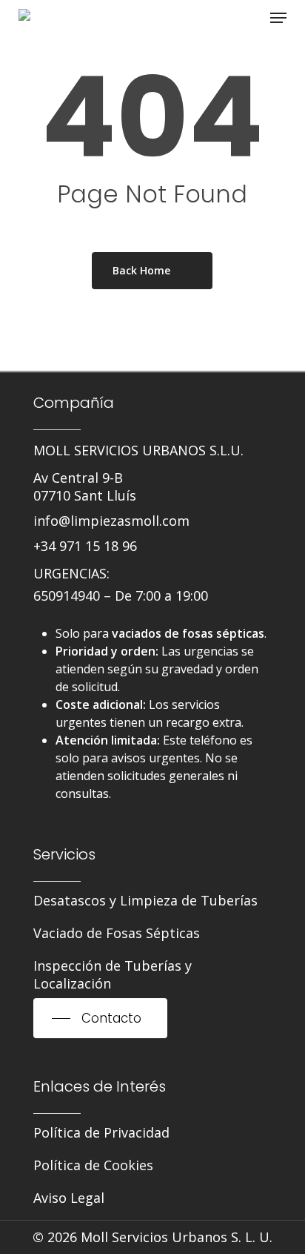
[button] (278, 17)
